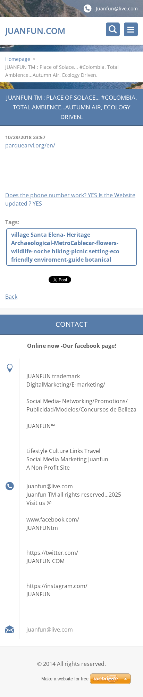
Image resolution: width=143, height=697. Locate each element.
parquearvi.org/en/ (30, 145)
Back (11, 296)
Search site (113, 29)
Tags (11, 222)
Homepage (17, 59)
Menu (131, 29)
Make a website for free (65, 678)
